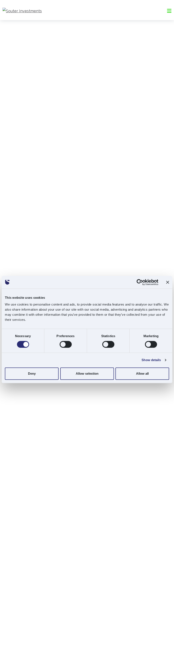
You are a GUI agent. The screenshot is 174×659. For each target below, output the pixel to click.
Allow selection (87, 373)
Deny (32, 373)
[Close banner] (167, 282)
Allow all (142, 373)
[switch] (66, 344)
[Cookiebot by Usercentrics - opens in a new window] (139, 282)
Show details (151, 360)
